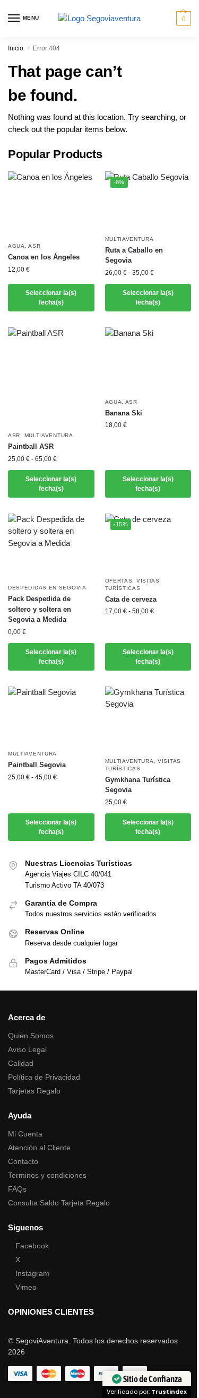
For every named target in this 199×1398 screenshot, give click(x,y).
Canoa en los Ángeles (44, 257)
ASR (34, 246)
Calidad (20, 1063)
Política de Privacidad (44, 1077)
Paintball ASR (31, 446)
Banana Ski (123, 413)
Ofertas (119, 581)
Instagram (32, 1273)
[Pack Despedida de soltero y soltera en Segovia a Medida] (51, 546)
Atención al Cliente (39, 1147)
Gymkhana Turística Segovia (137, 785)
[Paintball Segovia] (51, 715)
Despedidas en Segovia (47, 588)
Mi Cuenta (25, 1134)
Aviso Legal (27, 1049)
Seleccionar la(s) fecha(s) (50, 297)
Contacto (23, 1161)
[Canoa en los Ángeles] (51, 203)
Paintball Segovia (37, 765)
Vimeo (26, 1287)
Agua (16, 246)
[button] (182, 18)
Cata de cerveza (131, 599)
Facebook (32, 1245)
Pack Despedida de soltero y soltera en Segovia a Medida (39, 609)
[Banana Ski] (148, 359)
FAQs (17, 1189)
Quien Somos (31, 1035)
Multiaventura (129, 239)
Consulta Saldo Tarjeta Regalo (59, 1203)
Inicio (15, 48)
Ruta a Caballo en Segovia (134, 255)
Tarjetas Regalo (34, 1091)
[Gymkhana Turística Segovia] (148, 719)
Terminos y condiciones (47, 1175)
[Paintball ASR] (51, 376)
